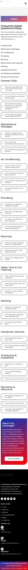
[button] (25, 3)
